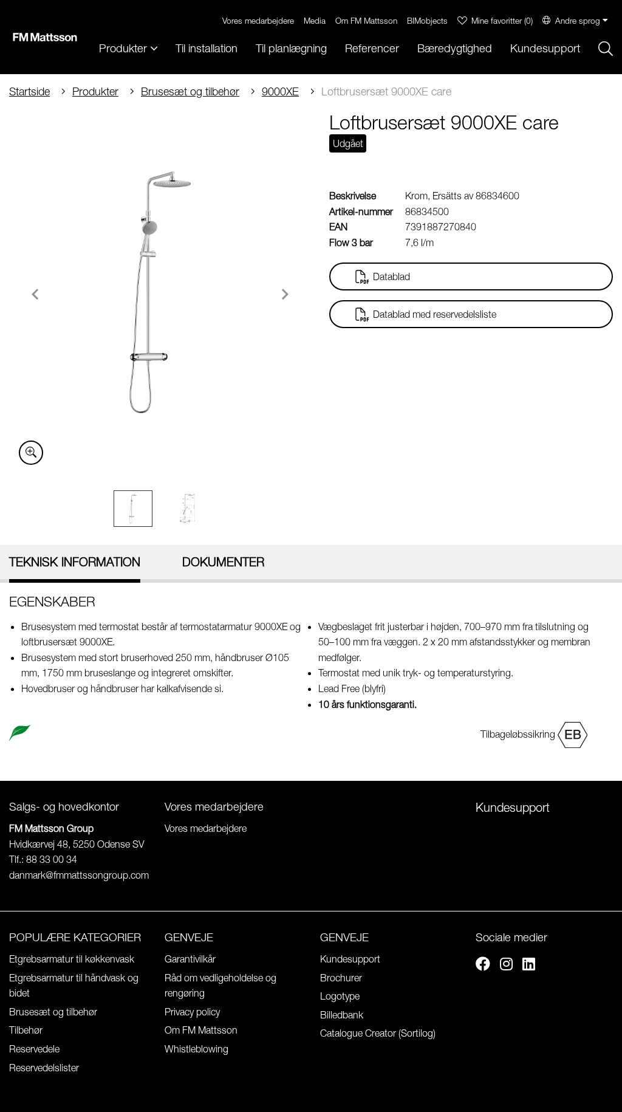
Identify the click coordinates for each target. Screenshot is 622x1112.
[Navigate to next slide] (285, 294)
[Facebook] (483, 965)
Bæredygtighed (454, 48)
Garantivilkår (190, 959)
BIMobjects (427, 20)
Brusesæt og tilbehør (190, 91)
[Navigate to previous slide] (35, 294)
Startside (29, 91)
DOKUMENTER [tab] (223, 561)
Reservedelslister (44, 1068)
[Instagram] (506, 965)
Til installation (207, 48)
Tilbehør (26, 1030)
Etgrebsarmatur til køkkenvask (71, 959)
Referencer (372, 48)
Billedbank (341, 1015)
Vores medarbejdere (258, 20)
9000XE (280, 91)
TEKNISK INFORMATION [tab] (74, 561)
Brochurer (341, 978)
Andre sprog (577, 20)
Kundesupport (545, 48)
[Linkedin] (528, 965)
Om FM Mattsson (366, 20)
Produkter (95, 91)
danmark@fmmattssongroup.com (79, 875)
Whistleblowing (196, 1049)
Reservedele (34, 1049)
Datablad (391, 276)
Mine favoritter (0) (502, 20)
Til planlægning (291, 48)
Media (315, 20)
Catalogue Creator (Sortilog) (378, 1033)
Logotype (340, 996)
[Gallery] (160, 292)
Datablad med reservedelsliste (434, 314)
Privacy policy (192, 1012)
